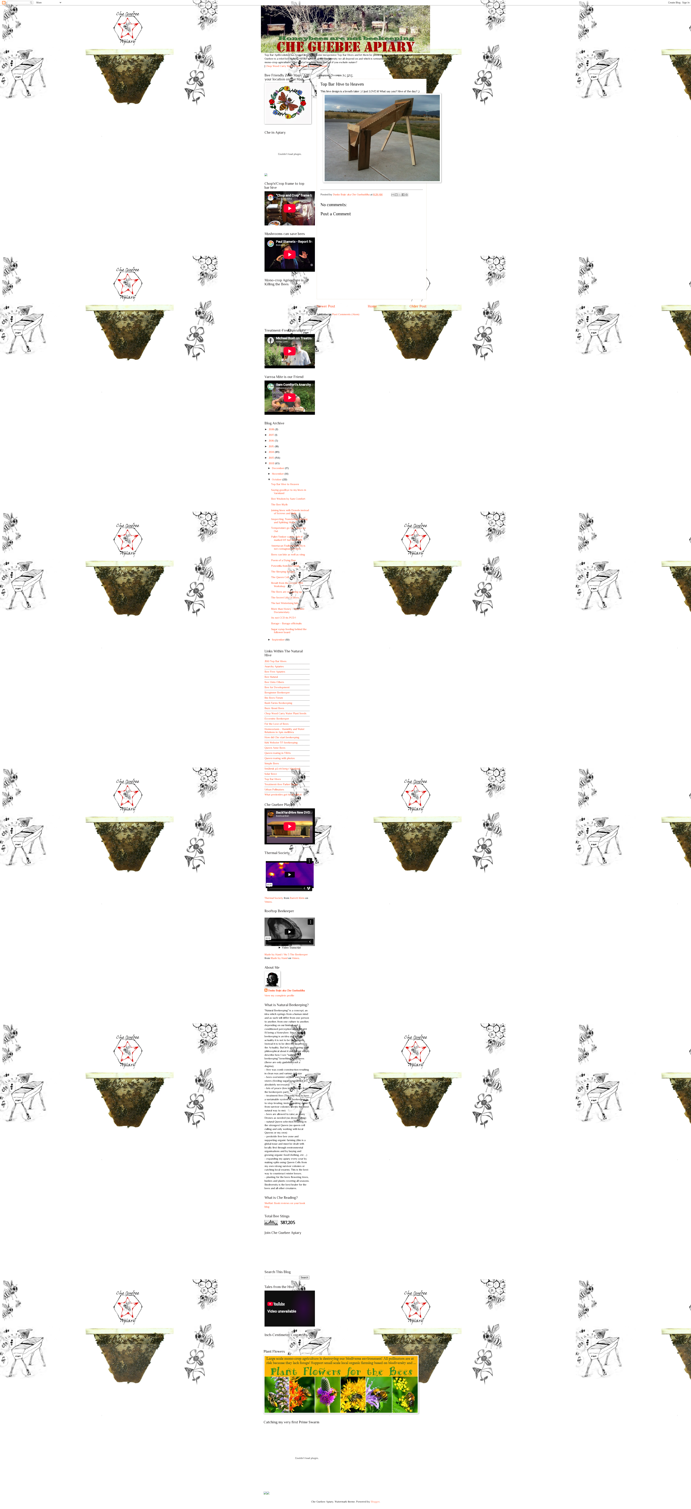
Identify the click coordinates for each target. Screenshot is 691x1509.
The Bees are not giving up (286, 591)
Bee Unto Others (274, 682)
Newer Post (326, 306)
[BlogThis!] (396, 194)
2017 (272, 434)
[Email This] (393, 194)
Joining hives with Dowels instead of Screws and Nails (290, 512)
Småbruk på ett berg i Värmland (282, 768)
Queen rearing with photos (280, 758)
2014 (272, 452)
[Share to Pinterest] (406, 194)
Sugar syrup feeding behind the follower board (289, 631)
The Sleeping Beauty (283, 571)
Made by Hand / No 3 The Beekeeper (286, 954)
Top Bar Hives (273, 779)
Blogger (375, 1501)
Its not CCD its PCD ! (283, 617)
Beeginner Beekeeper (277, 692)
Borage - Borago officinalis (286, 623)
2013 (272, 457)
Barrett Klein (297, 898)
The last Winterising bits (285, 603)
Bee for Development (277, 687)
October (277, 479)
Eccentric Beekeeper (277, 718)
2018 (272, 429)
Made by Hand (279, 958)
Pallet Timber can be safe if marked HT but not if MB (286, 538)
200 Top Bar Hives (275, 661)
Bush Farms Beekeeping (278, 703)
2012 (272, 463)
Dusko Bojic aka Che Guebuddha (286, 990)
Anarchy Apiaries (274, 666)
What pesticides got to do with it (283, 794)
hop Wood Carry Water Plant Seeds (288, 66)
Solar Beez (271, 773)
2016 (272, 440)
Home (372, 306)
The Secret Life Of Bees (285, 597)
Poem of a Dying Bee (283, 560)
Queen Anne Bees (275, 747)
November (278, 473)
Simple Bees (272, 763)
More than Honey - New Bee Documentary (287, 610)
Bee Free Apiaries (275, 671)
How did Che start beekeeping (282, 737)
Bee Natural (271, 676)
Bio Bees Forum (274, 697)
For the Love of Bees (277, 723)
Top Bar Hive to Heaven (285, 484)
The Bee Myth (279, 504)
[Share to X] (399, 194)
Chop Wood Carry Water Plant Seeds (285, 713)
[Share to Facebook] (403, 194)
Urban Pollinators (274, 789)
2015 (272, 446)
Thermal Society (274, 898)
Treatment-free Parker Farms (281, 784)
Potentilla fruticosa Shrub (285, 565)
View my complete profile (279, 995)
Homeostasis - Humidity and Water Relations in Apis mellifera (284, 731)
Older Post (418, 306)
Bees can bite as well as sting (288, 554)
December (278, 468)
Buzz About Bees (274, 708)
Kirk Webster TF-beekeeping (281, 742)
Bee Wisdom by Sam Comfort (288, 498)
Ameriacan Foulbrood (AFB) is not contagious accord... (288, 547)
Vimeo (268, 901)
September (278, 639)
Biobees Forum (318, 66)
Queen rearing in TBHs (278, 753)
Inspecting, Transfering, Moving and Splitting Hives (289, 521)
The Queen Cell (280, 577)
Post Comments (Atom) (345, 314)
